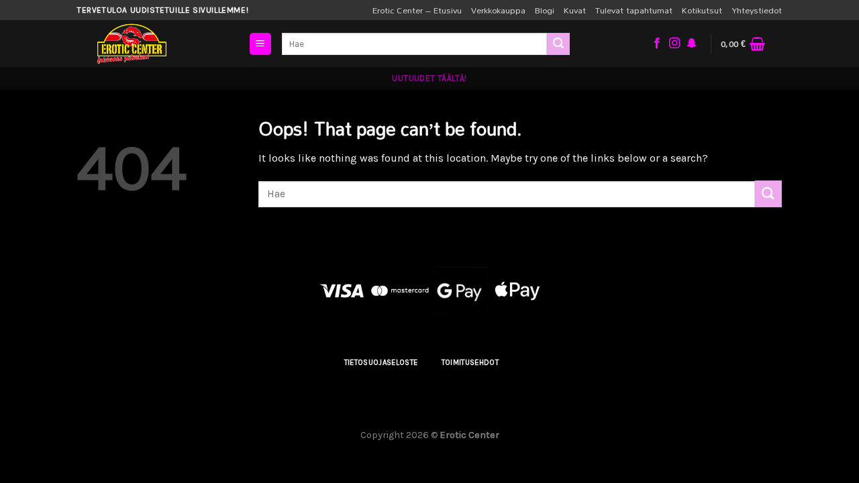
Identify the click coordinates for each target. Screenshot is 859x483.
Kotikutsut (702, 10)
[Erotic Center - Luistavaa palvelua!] (161, 43)
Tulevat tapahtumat (633, 10)
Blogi (544, 10)
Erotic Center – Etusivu (417, 10)
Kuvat (575, 10)
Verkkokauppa (498, 10)
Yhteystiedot (756, 10)
